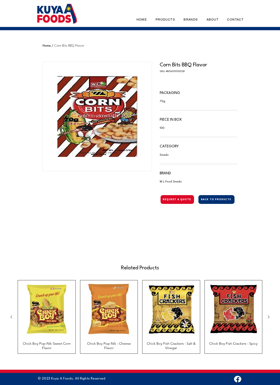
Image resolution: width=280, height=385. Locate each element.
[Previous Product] (11, 317)
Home (47, 46)
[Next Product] (268, 317)
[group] (140, 317)
